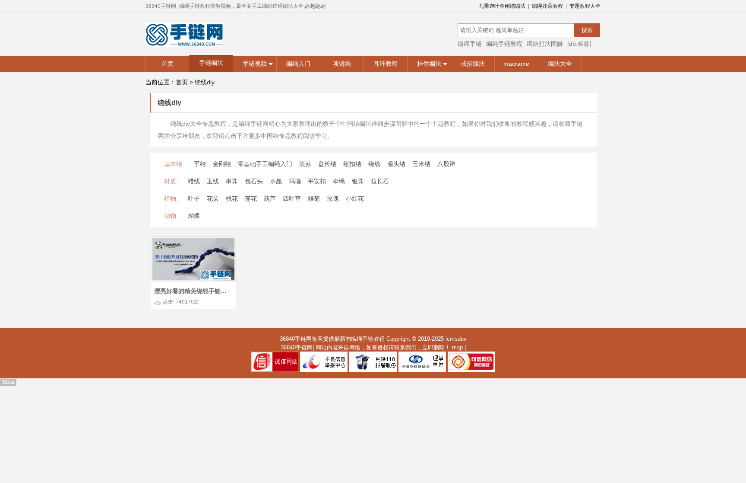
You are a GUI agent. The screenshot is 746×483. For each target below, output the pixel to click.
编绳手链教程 (504, 43)
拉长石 (380, 181)
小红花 (355, 198)
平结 (200, 163)
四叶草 (292, 198)
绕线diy (205, 82)
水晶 (276, 181)
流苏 (305, 163)
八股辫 (446, 163)
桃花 (232, 198)
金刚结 (222, 163)
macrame (516, 63)
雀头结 (396, 163)
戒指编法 (473, 63)
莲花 (251, 198)
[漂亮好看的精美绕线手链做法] (193, 240)
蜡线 (194, 181)
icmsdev (456, 339)
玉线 (213, 181)
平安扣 (317, 181)
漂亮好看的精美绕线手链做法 (192, 291)
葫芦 (270, 198)
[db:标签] (579, 43)
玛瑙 (295, 181)
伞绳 (339, 181)
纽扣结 (352, 163)
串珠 (232, 181)
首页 (167, 63)
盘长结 (327, 163)
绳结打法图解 (545, 43)
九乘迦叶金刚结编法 (502, 6)
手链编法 (211, 62)
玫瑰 (333, 198)
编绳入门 (298, 63)
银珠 (358, 181)
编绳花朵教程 (547, 6)
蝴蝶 (194, 215)
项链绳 (342, 63)
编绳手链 (470, 43)
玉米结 (421, 163)
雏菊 (314, 198)
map (457, 347)
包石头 (254, 181)
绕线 (374, 163)
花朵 (213, 198)
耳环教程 (385, 63)
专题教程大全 (585, 6)
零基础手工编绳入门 (265, 163)
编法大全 (560, 63)
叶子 (194, 198)
